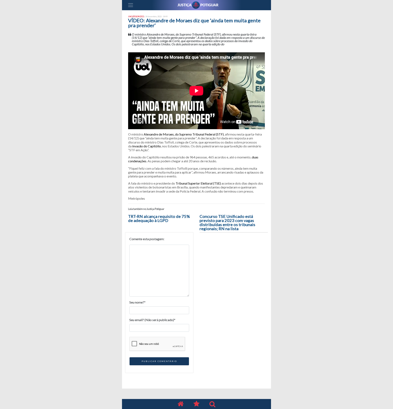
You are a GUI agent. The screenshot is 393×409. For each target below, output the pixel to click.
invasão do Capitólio (146, 146)
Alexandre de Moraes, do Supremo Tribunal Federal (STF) (184, 134)
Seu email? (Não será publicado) (152, 320)
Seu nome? (137, 302)
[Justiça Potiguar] (181, 404)
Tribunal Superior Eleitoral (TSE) (198, 183)
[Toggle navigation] (130, 5)
